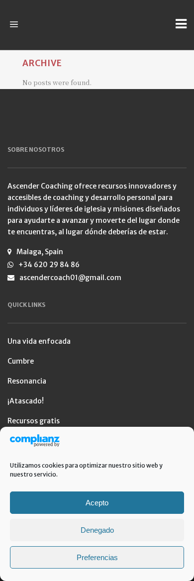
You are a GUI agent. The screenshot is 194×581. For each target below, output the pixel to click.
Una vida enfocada (39, 341)
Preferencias (97, 557)
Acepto (97, 502)
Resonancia (26, 381)
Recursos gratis (33, 420)
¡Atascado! (25, 400)
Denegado (97, 530)
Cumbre (20, 361)
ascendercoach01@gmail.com (70, 277)
